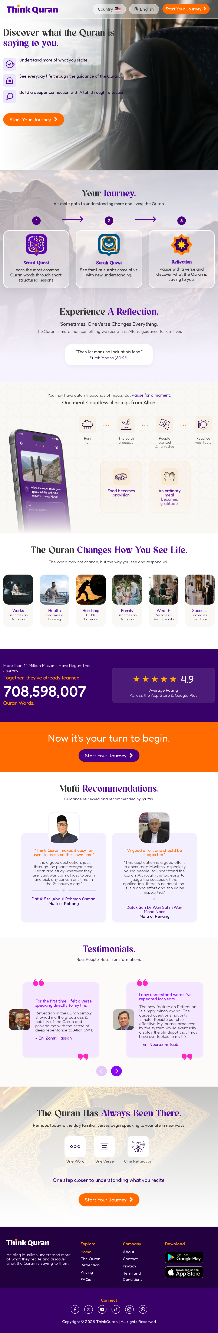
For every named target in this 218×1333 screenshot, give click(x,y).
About (128, 1251)
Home (85, 1251)
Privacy (129, 1266)
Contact (130, 1258)
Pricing (86, 1272)
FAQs (85, 1279)
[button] (109, 9)
